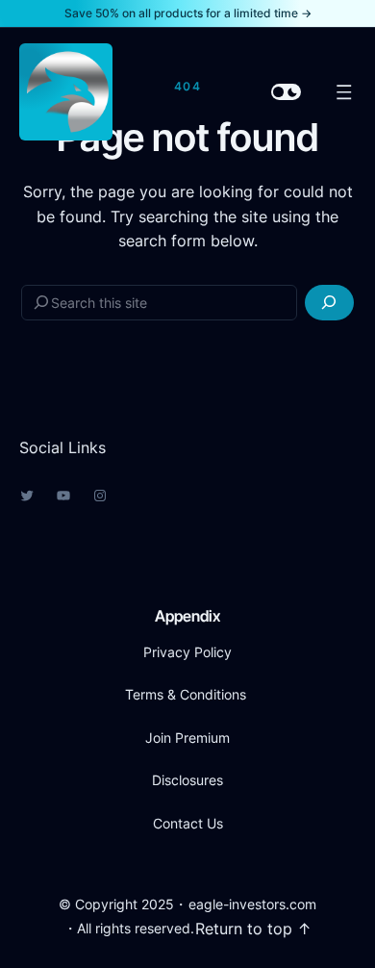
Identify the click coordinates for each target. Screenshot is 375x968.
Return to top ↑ (253, 928)
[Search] (329, 302)
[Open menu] (344, 92)
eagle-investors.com (252, 904)
